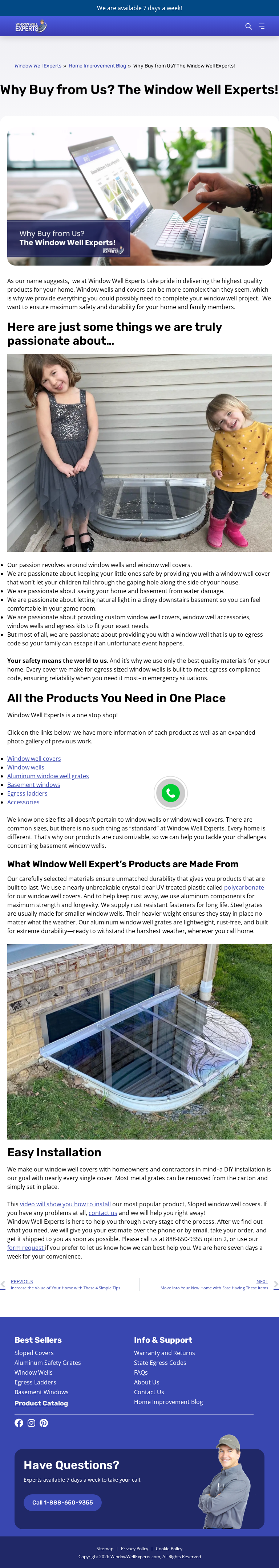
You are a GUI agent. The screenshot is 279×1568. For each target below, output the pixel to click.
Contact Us (149, 1392)
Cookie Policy (169, 1549)
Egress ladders (27, 793)
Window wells (25, 767)
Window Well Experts (38, 66)
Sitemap (105, 1549)
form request (26, 1248)
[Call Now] (171, 793)
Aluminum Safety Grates (48, 1362)
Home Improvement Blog (97, 66)
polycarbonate (244, 887)
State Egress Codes (160, 1362)
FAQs (141, 1372)
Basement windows (33, 785)
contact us (103, 1213)
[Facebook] (19, 1423)
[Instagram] (31, 1423)
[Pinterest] (43, 1423)
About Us (146, 1382)
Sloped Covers (34, 1352)
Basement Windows (42, 1392)
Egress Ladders (35, 1382)
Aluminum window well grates (48, 776)
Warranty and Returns (164, 1352)
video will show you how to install (65, 1204)
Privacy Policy (134, 1549)
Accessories (23, 802)
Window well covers (34, 759)
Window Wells (34, 1372)
